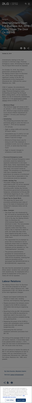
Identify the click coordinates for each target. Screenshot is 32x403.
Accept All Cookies (21, 400)
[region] (16, 394)
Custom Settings (10, 400)
